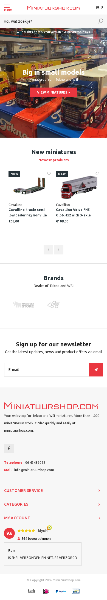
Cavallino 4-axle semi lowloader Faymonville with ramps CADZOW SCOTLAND (28, 213)
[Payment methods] (31, 591)
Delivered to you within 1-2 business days (55, 32)
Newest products (53, 160)
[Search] (100, 21)
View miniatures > (53, 92)
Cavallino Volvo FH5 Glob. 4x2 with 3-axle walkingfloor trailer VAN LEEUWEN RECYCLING (76, 213)
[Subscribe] (96, 369)
